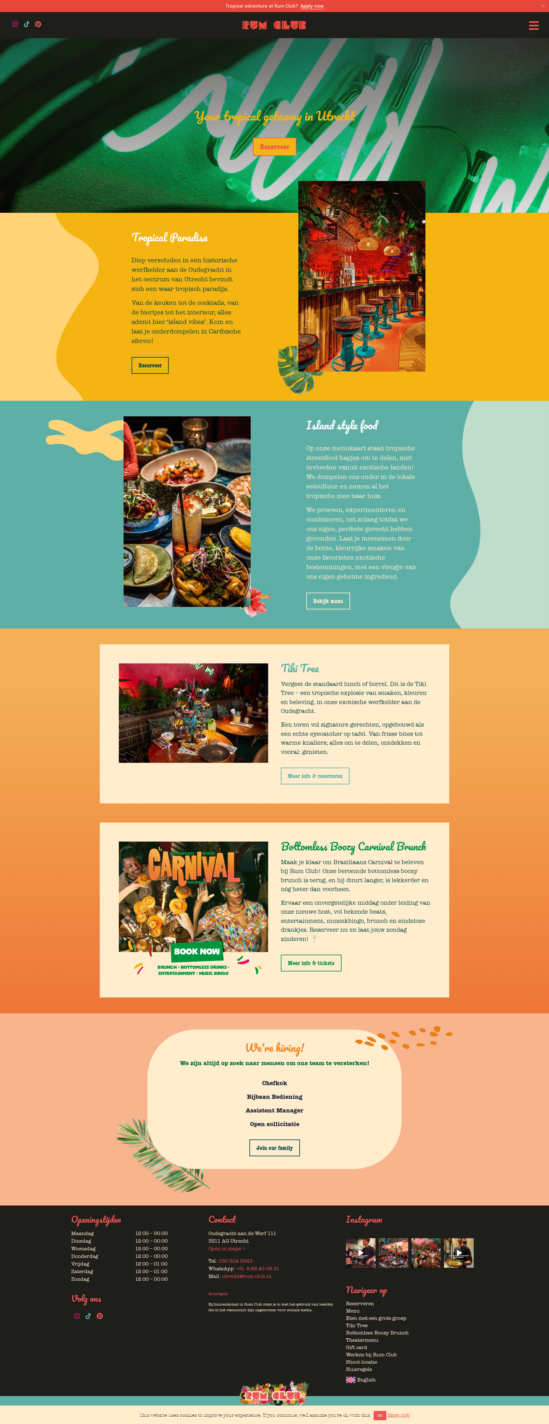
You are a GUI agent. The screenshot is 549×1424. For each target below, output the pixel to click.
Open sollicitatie (274, 1124)
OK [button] (380, 1416)
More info (399, 1415)
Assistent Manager (274, 1110)
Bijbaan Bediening (274, 1096)
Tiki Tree (357, 1325)
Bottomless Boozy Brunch (377, 1333)
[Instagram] (15, 24)
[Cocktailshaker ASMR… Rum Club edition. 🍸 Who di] (361, 1253)
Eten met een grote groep (376, 1318)
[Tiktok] (26, 24)
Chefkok (274, 1083)
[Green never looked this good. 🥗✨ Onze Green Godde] (459, 1253)
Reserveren (360, 1303)
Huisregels (218, 1294)
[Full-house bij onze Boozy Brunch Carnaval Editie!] (426, 1253)
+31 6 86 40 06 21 (258, 1269)
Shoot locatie (361, 1362)
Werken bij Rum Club (371, 1355)
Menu (353, 1311)
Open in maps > (226, 1249)
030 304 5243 (235, 1261)
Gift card (356, 1347)
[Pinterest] (38, 24)
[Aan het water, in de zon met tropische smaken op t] (393, 1253)
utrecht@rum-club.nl (246, 1276)
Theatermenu (362, 1340)
